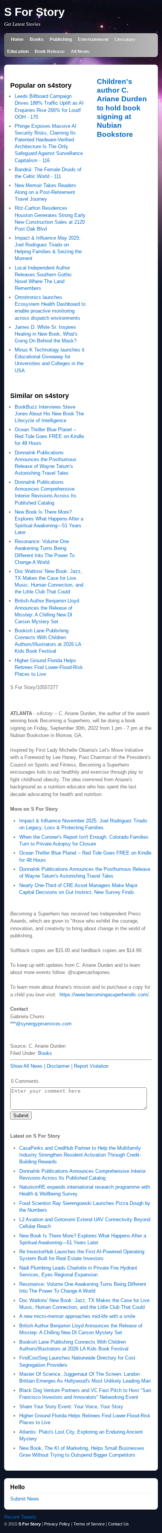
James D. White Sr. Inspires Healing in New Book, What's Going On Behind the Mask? (46, 334)
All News (80, 51)
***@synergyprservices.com (41, 1024)
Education (18, 51)
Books (37, 39)
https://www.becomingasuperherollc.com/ (104, 994)
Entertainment (93, 39)
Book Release (50, 51)
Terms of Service (89, 1524)
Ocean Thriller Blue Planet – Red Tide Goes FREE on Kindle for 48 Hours (49, 436)
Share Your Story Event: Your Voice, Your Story (71, 1406)
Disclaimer (58, 1066)
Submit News (24, 1499)
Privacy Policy (57, 1524)
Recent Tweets (20, 1517)
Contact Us (118, 1524)
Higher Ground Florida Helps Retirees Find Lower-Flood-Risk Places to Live (49, 667)
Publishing (61, 39)
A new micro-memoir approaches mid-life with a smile (77, 1316)
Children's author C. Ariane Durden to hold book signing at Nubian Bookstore (122, 107)
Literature (125, 39)
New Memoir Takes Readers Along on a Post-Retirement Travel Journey (45, 192)
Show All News (26, 1066)
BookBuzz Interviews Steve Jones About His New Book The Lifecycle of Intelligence (49, 413)
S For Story (34, 12)
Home (17, 39)
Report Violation (91, 1066)
